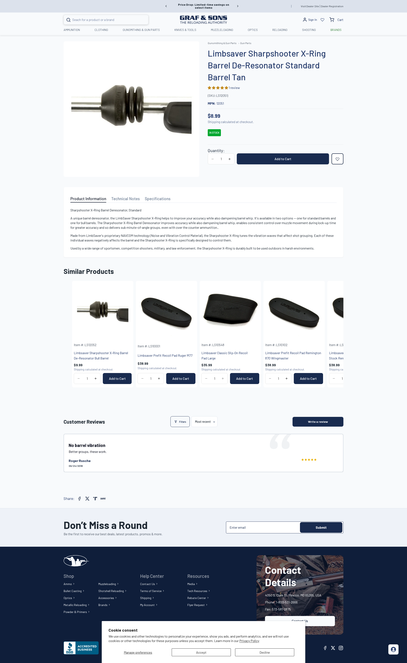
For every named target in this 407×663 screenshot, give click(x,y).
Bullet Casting (73, 591)
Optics (68, 598)
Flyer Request (196, 605)
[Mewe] (103, 498)
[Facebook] (79, 498)
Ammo (68, 584)
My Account (147, 605)
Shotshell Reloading (111, 591)
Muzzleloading (107, 584)
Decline (264, 652)
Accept (201, 652)
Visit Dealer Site (310, 6)
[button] (218, 88)
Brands (102, 605)
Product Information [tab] (88, 198)
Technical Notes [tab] (125, 198)
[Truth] (95, 498)
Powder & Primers (75, 612)
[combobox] (101, 19)
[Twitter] (87, 498)
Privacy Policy (249, 641)
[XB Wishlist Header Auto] (322, 19)
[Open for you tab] (393, 649)
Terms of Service (151, 591)
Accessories (106, 598)
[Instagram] (340, 648)
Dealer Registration (332, 6)
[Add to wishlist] (337, 159)
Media (191, 584)
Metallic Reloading (75, 605)
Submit (321, 527)
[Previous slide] (166, 6)
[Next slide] (237, 6)
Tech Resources (197, 591)
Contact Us (147, 584)
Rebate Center (196, 598)
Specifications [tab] (157, 198)
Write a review (318, 421)
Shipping (145, 598)
